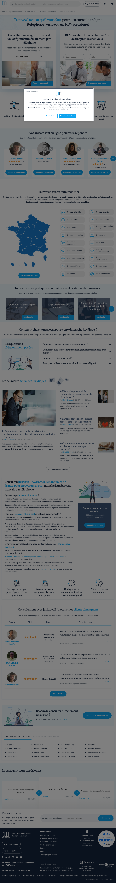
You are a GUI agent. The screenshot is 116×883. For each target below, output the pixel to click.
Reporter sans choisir (32, 91)
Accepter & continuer (67, 116)
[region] (59, 104)
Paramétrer (50, 116)
